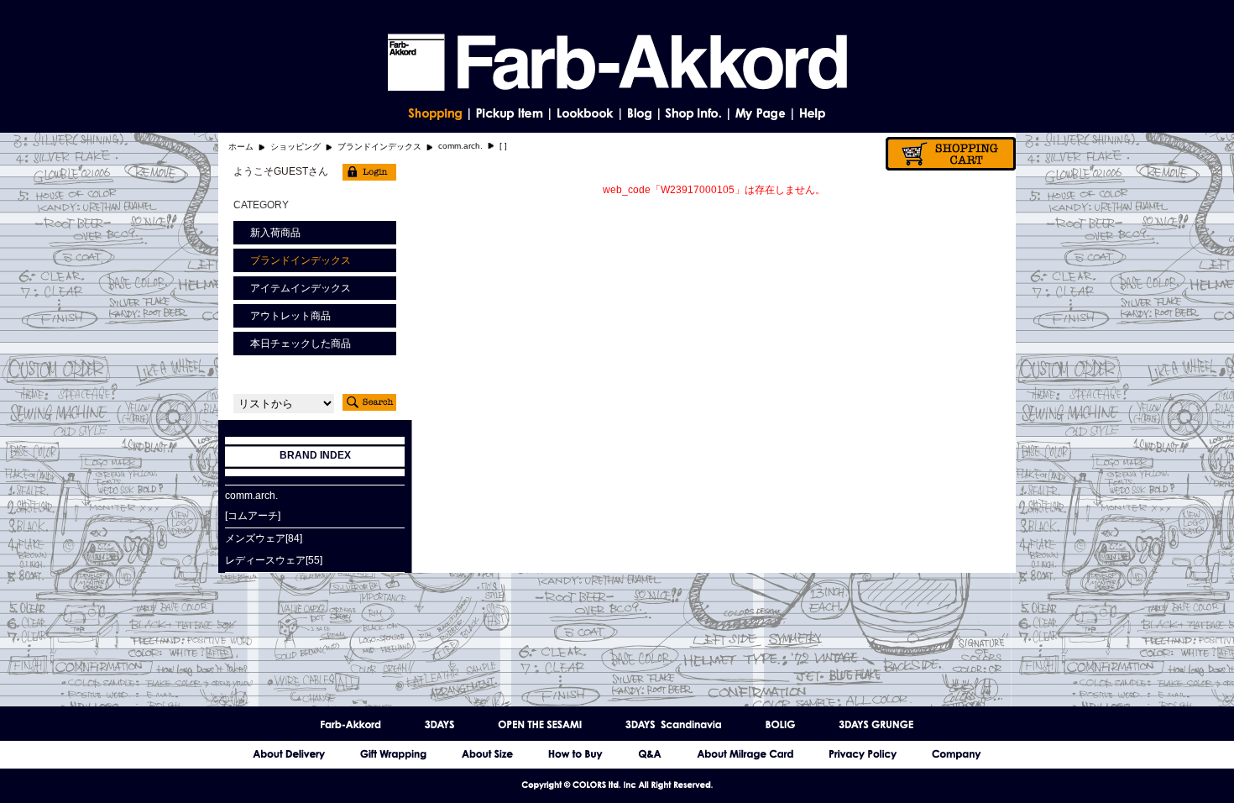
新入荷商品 (275, 233)
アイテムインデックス (300, 288)
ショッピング (295, 146)
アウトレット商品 (290, 316)
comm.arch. (460, 145)
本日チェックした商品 (300, 343)
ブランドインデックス (379, 146)
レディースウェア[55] (273, 560)
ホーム (241, 146)
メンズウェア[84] (263, 538)
